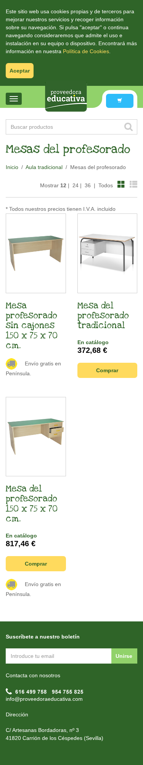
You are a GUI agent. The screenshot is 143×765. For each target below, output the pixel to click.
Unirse (124, 656)
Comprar (107, 370)
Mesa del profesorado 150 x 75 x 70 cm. (32, 504)
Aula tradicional (44, 167)
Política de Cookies (86, 51)
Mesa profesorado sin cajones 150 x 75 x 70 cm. (32, 326)
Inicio (12, 167)
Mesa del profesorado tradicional (103, 316)
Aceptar (20, 71)
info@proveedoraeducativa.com (44, 699)
